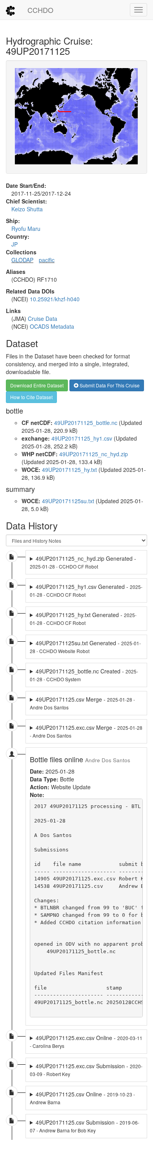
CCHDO (40, 10)
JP (14, 244)
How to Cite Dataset (31, 397)
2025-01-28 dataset (86, 562)
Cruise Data (42, 318)
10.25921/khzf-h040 (55, 299)
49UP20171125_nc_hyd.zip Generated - (83, 562)
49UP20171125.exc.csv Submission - (86, 1069)
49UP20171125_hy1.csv (81, 438)
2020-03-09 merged (86, 1070)
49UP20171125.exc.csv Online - (86, 1041)
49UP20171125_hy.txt (69, 469)
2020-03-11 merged (86, 1041)
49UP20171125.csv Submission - (84, 1126)
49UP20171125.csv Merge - (82, 703)
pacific (47, 260)
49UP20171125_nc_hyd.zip (93, 454)
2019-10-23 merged (82, 1098)
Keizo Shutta (27, 209)
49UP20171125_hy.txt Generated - (83, 618)
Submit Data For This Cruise (109, 385)
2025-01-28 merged (82, 703)
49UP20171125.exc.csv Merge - (86, 731)
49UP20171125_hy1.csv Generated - (86, 590)
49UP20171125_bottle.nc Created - (84, 674)
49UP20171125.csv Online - (82, 1097)
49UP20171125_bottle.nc (85, 423)
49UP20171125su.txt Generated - (85, 646)
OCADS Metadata (52, 326)
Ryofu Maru (25, 228)
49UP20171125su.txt (68, 501)
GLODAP (22, 260)
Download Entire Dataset (37, 385)
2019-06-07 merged (86, 1126)
